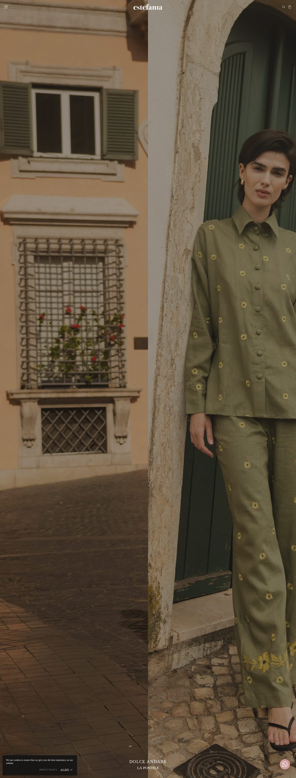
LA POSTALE (148, 768)
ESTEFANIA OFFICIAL (148, 7)
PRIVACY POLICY (48, 769)
